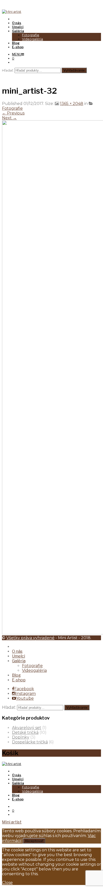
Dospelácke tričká (30, 742)
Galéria (19, 661)
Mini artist (12, 822)
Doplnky (20, 737)
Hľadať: (8, 70)
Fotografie (30, 35)
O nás (17, 651)
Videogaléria (32, 39)
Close (7, 882)
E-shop (19, 680)
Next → (9, 117)
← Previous (13, 113)
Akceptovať (34, 841)
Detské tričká (25, 732)
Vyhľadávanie (74, 70)
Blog (16, 675)
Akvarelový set (26, 727)
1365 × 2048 (71, 103)
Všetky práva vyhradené (30, 637)
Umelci (18, 656)
